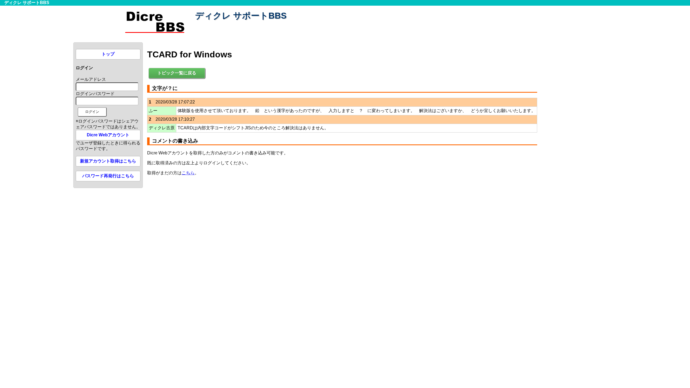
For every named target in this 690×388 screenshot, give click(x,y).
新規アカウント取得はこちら (108, 161)
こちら (188, 173)
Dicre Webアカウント (108, 135)
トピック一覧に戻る (176, 73)
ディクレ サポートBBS (26, 2)
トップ (108, 54)
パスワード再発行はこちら (108, 176)
